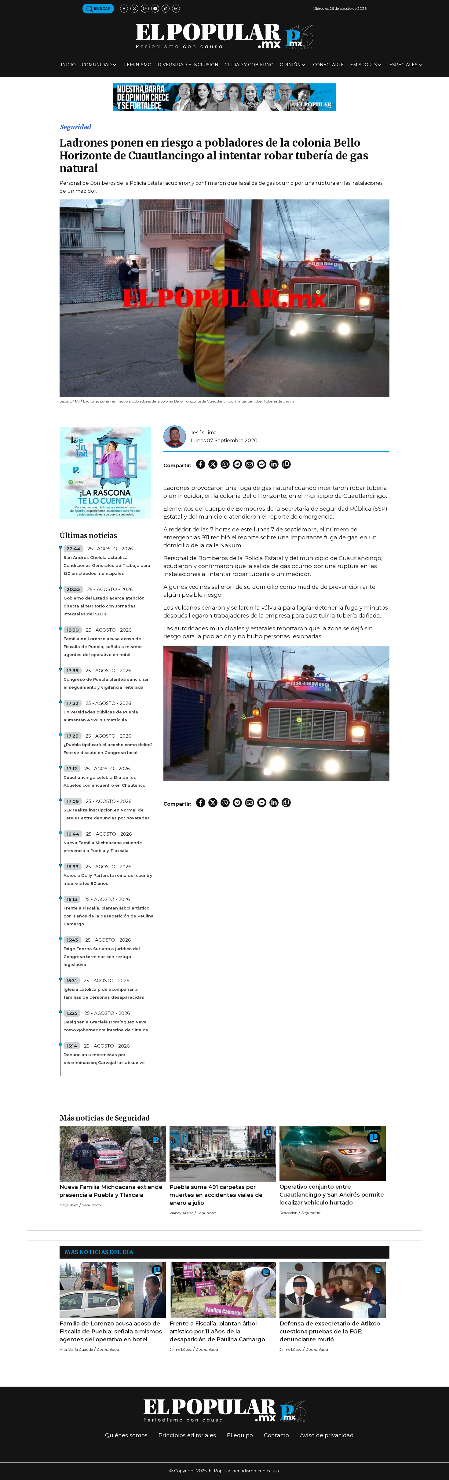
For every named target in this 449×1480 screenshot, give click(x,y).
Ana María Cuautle (76, 1349)
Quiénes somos (126, 1435)
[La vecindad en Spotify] (105, 473)
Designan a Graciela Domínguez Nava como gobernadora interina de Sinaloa (106, 1025)
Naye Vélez (69, 1205)
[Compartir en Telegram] (237, 464)
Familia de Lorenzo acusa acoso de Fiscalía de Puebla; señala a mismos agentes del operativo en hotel (103, 646)
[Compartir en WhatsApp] (225, 464)
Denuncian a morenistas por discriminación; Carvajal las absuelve (104, 1058)
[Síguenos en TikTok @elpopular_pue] (166, 9)
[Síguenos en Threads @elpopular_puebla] (176, 9)
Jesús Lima (204, 433)
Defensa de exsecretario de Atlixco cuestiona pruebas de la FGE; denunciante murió (329, 1331)
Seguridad (75, 127)
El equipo (240, 1435)
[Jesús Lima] (174, 436)
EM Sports (363, 64)
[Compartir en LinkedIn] (274, 464)
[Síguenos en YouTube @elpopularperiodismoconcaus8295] (155, 9)
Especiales (403, 64)
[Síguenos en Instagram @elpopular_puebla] (145, 9)
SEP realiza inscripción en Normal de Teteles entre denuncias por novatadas (107, 813)
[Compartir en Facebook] (201, 464)
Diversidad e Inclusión (188, 64)
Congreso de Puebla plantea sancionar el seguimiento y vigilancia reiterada (106, 683)
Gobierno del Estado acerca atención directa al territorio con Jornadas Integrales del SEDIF (104, 606)
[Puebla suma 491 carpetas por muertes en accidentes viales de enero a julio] (223, 1154)
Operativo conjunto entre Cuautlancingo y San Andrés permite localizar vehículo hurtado (331, 1194)
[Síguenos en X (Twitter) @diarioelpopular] (134, 9)
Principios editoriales (187, 1435)
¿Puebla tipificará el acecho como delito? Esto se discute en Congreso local (108, 748)
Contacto (276, 1435)
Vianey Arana (181, 1213)
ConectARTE (328, 64)
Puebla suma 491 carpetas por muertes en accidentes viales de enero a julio (216, 1195)
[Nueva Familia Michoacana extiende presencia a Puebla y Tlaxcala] (113, 1154)
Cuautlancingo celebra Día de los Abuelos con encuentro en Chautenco (104, 781)
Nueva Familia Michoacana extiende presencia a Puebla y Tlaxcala (103, 846)
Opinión (290, 64)
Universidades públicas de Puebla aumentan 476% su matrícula (101, 715)
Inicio (68, 64)
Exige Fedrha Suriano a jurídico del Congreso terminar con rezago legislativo (102, 956)
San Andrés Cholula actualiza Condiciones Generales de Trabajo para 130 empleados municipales (107, 565)
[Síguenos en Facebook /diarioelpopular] (124, 9)
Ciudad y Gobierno (249, 64)
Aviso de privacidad (327, 1435)
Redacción (288, 1212)
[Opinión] (224, 97)
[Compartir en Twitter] (213, 464)
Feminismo (137, 64)
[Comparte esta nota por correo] (249, 464)
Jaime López (181, 1349)
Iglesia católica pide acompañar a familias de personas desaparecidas (104, 993)
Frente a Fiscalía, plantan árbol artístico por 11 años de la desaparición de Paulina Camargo (109, 916)
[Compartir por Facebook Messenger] (262, 464)
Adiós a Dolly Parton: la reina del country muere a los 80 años (108, 879)
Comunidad (97, 64)
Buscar (102, 8)
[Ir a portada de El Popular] (224, 36)
